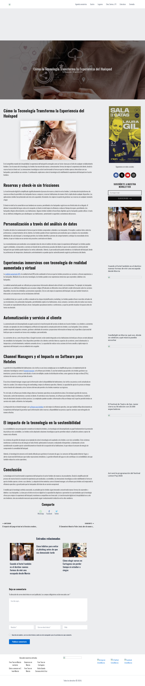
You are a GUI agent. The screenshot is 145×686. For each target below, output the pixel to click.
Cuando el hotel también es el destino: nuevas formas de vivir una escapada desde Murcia (20, 568)
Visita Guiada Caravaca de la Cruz (41, 669)
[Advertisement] (72, 24)
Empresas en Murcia (28, 663)
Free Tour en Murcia (28, 669)
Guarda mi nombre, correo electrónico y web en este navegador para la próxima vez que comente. (42, 635)
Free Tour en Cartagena (41, 663)
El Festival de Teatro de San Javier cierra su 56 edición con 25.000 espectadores (123, 406)
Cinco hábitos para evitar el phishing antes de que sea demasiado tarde (47, 549)
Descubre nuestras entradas (28, 658)
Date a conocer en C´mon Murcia (15, 669)
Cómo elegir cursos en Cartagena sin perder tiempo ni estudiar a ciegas (72, 565)
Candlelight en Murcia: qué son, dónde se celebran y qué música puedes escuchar (124, 337)
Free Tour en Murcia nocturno (15, 663)
